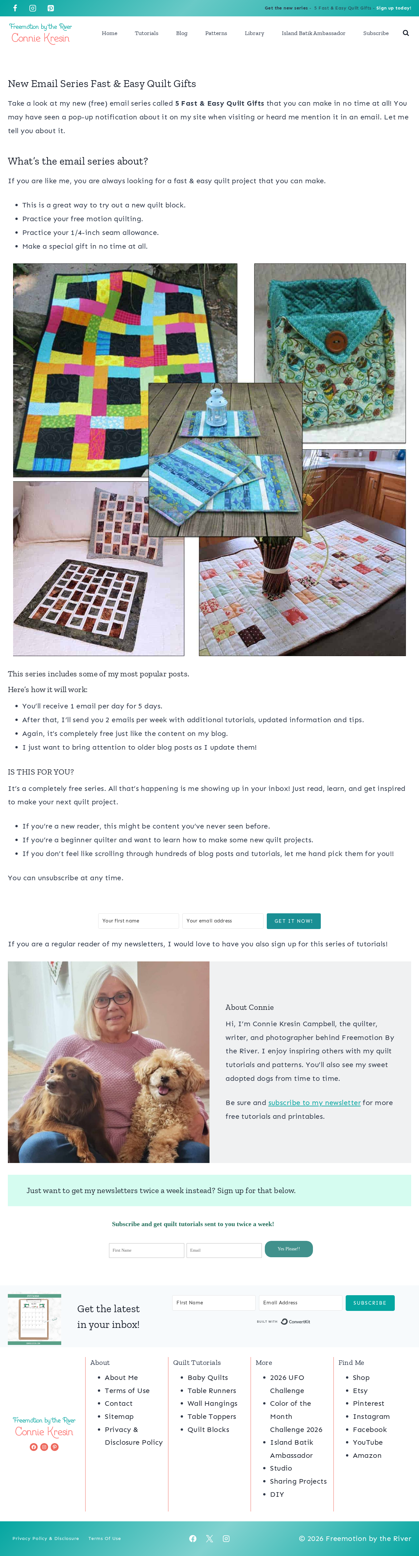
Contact (119, 1403)
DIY (277, 1494)
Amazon (367, 1455)
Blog (182, 33)
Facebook (370, 1429)
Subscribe (376, 33)
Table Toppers (212, 1416)
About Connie (250, 1007)
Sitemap (119, 1416)
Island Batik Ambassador (314, 33)
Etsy (360, 1390)
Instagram (371, 1416)
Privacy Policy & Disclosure (45, 1538)
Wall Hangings (213, 1403)
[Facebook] (15, 8)
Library (254, 33)
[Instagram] (33, 8)
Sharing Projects (298, 1481)
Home (109, 33)
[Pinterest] (51, 8)
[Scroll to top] (402, 1529)
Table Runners (212, 1390)
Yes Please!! (289, 1248)
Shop (361, 1377)
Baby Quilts (208, 1377)
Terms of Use (127, 1390)
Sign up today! (393, 8)
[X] (209, 1538)
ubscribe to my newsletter (316, 1102)
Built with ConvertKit (310, 1322)
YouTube (368, 1442)
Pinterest (369, 1403)
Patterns (216, 33)
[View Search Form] (406, 33)
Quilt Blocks (208, 1429)
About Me (121, 1377)
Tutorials (146, 33)
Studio (281, 1468)
